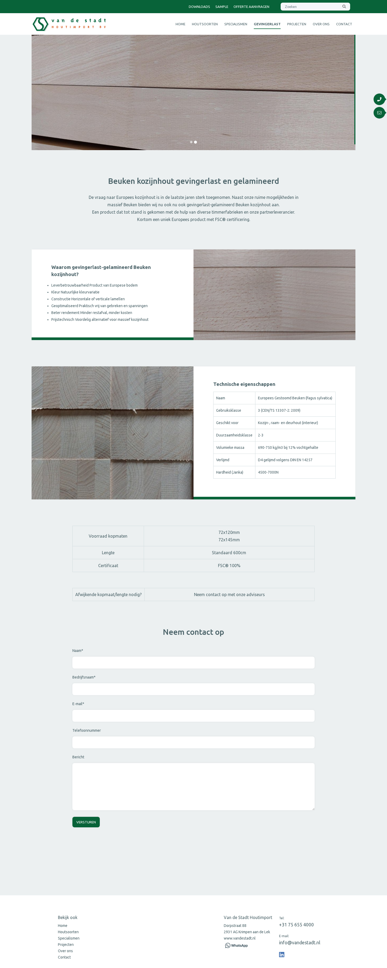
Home (180, 24)
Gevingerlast (267, 24)
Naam (77, 650)
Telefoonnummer (86, 730)
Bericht (78, 757)
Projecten (296, 24)
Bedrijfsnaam (84, 677)
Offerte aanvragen (251, 6)
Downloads (199, 6)
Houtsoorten (205, 24)
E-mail (78, 704)
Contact (344, 24)
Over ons (321, 24)
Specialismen (235, 24)
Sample (221, 6)
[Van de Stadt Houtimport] (281, 954)
